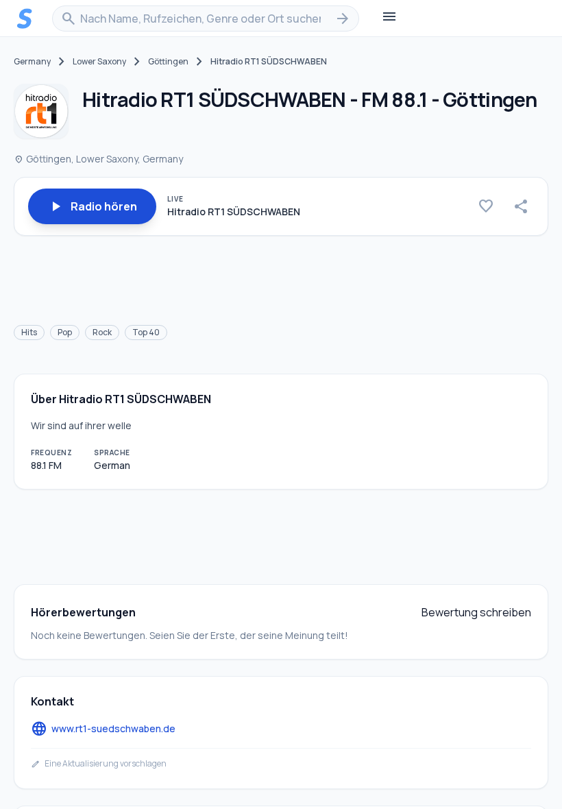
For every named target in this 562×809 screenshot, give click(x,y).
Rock (102, 332)
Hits (29, 332)
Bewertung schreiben (476, 612)
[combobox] (205, 18)
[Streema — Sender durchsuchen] (25, 18)
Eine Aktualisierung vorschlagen (99, 763)
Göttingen (168, 61)
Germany (32, 61)
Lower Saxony (99, 61)
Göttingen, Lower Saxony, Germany (98, 158)
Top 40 (146, 332)
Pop (65, 332)
